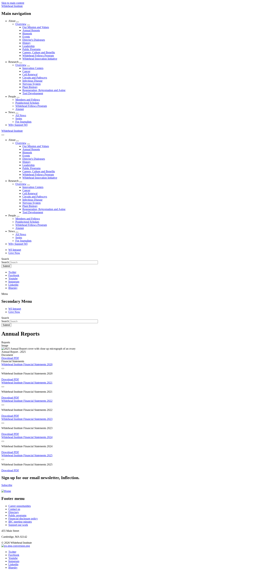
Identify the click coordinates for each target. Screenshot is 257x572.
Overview (20, 24)
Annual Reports (31, 30)
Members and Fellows (27, 99)
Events (26, 36)
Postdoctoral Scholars (27, 102)
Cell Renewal (29, 74)
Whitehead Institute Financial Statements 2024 (26, 437)
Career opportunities (19, 505)
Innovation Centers (32, 68)
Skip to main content (12, 2)
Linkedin (13, 284)
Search (5, 262)
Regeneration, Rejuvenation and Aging (43, 90)
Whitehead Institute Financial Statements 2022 (26, 400)
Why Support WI (17, 124)
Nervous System (31, 83)
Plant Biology (30, 87)
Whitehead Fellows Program (38, 55)
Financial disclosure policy (23, 518)
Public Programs (31, 49)
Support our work (18, 524)
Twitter (12, 272)
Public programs (17, 515)
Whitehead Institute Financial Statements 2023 (26, 418)
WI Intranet (14, 249)
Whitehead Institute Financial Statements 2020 (26, 364)
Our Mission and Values (35, 27)
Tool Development (32, 93)
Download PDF (10, 358)
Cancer (26, 71)
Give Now (14, 252)
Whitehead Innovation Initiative (39, 58)
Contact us (14, 509)
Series (18, 118)
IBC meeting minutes (20, 521)
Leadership (28, 46)
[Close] (2, 134)
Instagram (13, 281)
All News (20, 115)
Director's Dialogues (33, 39)
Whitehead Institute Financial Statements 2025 (26, 455)
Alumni (19, 109)
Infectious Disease (32, 80)
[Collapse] (2, 368)
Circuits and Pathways (34, 77)
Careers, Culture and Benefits (38, 52)
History (26, 42)
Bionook (27, 33)
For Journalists (23, 121)
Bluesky (12, 287)
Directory (13, 512)
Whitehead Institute (12, 6)
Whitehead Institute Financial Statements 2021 (26, 382)
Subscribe (6, 485)
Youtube (13, 278)
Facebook (13, 275)
